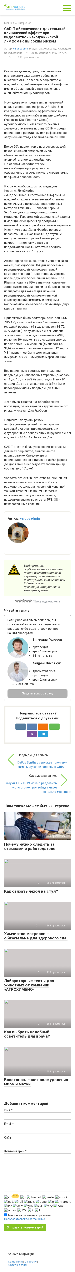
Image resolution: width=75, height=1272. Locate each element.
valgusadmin (21, 48)
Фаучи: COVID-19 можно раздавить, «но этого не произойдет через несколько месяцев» (38, 787)
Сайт (7, 1137)
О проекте (30, 1261)
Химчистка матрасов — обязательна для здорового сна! (36, 935)
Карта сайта (15, 1261)
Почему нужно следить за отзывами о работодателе (29, 846)
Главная (9, 23)
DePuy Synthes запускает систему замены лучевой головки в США (42, 765)
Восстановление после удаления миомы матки (36, 1081)
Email (9, 1124)
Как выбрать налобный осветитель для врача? (27, 1034)
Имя (8, 1110)
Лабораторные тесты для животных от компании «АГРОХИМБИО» (29, 985)
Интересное (24, 23)
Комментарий (15, 1151)
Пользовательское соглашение (24, 1218)
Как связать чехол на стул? (31, 891)
